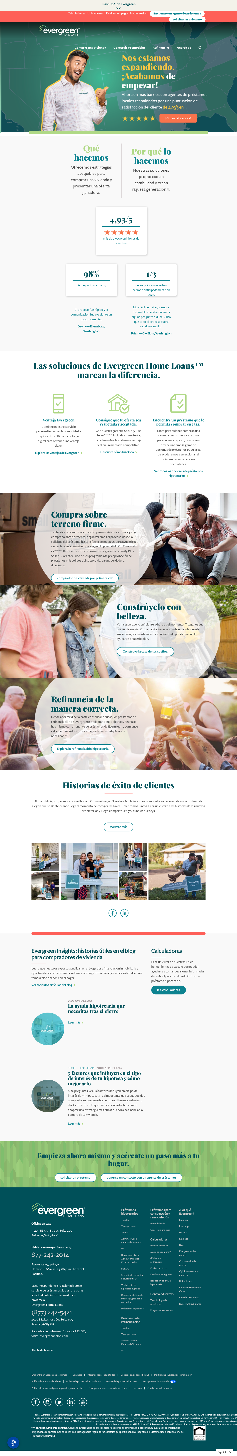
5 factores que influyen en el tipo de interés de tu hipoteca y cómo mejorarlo (104, 1078)
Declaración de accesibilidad (135, 1374)
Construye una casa (160, 1229)
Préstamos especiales (132, 1308)
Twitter (59, 1402)
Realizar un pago (117, 13)
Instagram (47, 1402)
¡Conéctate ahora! (177, 118)
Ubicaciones (95, 13)
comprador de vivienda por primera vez (85, 578)
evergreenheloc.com (54, 1336)
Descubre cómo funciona (117, 452)
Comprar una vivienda (90, 48)
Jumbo (124, 1232)
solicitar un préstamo (187, 19)
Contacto (77, 1374)
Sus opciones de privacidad (156, 1381)
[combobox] (224, 1452)
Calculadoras (76, 13)
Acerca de (184, 48)
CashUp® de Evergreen (119, 4)
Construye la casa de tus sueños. (145, 651)
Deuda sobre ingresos (161, 1274)
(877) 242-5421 (51, 1312)
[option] (118, 77)
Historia (183, 1232)
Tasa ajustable (128, 1226)
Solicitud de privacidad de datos (122, 1381)
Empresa (183, 1219)
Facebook (35, 1402)
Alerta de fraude (42, 1350)
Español (222, 1452)
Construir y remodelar (129, 48)
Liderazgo (184, 1226)
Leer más (74, 1022)
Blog (181, 1245)
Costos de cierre (158, 1268)
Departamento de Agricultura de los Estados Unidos (130, 1258)
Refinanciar (161, 48)
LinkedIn (71, 1402)
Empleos (183, 1238)
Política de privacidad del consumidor (173, 1374)
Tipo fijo (125, 1219)
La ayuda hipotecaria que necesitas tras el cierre (96, 1008)
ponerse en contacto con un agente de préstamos (141, 1177)
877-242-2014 (50, 1255)
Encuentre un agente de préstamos (177, 13)
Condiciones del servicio (159, 1388)
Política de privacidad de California (83, 1381)
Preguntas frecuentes (161, 1310)
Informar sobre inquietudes (101, 1374)
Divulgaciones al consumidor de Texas (108, 1388)
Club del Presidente (189, 1297)
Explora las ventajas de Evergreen (57, 453)
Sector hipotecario (82, 1068)
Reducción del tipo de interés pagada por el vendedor (132, 1298)
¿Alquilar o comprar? (160, 1251)
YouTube (83, 1402)
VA (122, 1248)
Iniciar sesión (138, 13)
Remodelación (157, 1223)
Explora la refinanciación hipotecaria (83, 749)
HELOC (125, 1268)
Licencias (137, 1388)
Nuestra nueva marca (190, 1303)
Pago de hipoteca (159, 1245)
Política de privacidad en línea (46, 1381)
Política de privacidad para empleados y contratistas (57, 1388)
